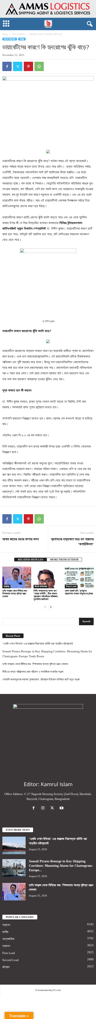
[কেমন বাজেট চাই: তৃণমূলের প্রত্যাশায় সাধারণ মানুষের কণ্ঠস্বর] (79, 577)
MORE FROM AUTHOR (64, 559)
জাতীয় (5, 932)
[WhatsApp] (39, 66)
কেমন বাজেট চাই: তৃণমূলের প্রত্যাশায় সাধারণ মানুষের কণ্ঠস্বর (79, 592)
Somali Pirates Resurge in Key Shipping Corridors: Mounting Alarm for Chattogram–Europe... (61, 866)
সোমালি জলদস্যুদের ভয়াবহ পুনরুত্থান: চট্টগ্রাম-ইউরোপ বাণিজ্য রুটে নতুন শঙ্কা (41, 679)
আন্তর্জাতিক (8, 939)
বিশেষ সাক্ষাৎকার (18, 34)
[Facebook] (7, 66)
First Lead (71, 586)
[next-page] (50, 606)
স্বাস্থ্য (22, 39)
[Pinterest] (28, 66)
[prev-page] (45, 606)
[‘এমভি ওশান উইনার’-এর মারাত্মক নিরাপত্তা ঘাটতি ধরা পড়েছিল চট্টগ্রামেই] (14, 845)
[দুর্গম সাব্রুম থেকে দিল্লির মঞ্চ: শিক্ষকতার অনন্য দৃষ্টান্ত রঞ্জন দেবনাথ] (16, 577)
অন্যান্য (6, 586)
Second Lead (10, 960)
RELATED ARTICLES (30, 559)
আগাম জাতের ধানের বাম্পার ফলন (20, 539)
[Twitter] (17, 66)
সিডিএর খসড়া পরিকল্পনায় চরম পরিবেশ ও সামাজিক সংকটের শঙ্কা (32, 671)
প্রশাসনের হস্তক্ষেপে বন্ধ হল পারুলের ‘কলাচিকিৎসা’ (72, 541)
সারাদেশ (6, 925)
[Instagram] (43, 808)
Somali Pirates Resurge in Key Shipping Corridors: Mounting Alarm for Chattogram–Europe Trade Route (47, 654)
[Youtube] (62, 808)
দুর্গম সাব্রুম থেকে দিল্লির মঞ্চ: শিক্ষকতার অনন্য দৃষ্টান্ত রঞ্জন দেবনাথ (14, 593)
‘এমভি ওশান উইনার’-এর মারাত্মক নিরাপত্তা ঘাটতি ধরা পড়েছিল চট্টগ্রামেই (37, 643)
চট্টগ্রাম (6, 967)
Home (5, 34)
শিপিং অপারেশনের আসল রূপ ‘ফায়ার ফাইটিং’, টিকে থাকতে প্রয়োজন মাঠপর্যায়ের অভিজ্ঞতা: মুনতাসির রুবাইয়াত (46, 594)
